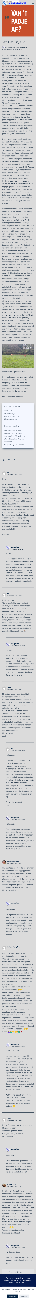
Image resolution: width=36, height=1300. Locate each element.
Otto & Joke (11, 1185)
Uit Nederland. (9, 411)
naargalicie (8, 436)
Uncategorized (7, 49)
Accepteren (12, 1296)
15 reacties (18, 49)
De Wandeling (9, 413)
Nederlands (8, 1)
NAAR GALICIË (17, 3)
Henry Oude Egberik (11, 439)
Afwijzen (24, 1296)
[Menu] (33, 3)
